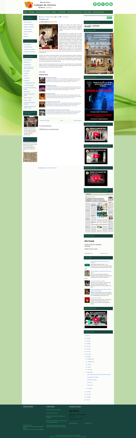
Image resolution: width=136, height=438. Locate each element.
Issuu (91, 253)
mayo (88, 364)
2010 (87, 397)
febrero (89, 372)
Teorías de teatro (28, 29)
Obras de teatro (27, 44)
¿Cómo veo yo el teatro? (96, 297)
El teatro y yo (44, 19)
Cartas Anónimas (28, 60)
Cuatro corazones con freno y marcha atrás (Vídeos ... (99, 374)
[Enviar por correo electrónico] (40, 72)
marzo (88, 369)
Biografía (26, 36)
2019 (87, 341)
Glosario (26, 34)
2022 (87, 335)
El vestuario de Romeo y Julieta (98, 281)
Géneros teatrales (28, 31)
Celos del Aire (27, 62)
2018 (87, 343)
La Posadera (27, 78)
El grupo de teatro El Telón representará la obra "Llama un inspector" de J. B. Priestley (56, 426)
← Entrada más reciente (44, 120)
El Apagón (26, 73)
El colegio (31, 12)
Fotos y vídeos (88, 12)
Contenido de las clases (43, 12)
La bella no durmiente (29, 85)
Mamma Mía (27, 91)
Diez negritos (27, 71)
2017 (87, 346)
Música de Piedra (28, 97)
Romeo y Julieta (27, 100)
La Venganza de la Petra (29, 82)
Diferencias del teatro (50, 93)
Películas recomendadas (29, 51)
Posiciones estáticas (28, 24)
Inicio (25, 12)
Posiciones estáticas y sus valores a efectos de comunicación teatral (56, 421)
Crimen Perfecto (27, 64)
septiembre (90, 361)
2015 (87, 351)
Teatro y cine (90, 385)
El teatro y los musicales (51, 77)
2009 (87, 399)
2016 (87, 349)
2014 (87, 354)
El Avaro (26, 75)
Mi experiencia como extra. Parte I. (53, 101)
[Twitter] (99, 4)
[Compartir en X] (43, 72)
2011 (87, 394)
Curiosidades (62, 12)
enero (88, 388)
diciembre (89, 359)
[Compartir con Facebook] (44, 72)
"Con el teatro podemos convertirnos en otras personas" (58, 109)
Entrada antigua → (78, 120)
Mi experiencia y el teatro (51, 85)
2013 (87, 356)
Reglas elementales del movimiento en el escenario (55, 417)
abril (88, 367)
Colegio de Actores (67, 435)
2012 (87, 391)
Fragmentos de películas (29, 49)
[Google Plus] (103, 4)
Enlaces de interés (98, 12)
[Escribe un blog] (41, 72)
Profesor (53, 12)
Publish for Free (103, 253)
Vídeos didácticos (28, 47)
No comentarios (64, 16)
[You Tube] (107, 4)
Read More (74, 81)
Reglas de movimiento (29, 26)
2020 (87, 338)
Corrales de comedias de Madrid (30, 139)
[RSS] (111, 4)
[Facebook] (95, 4)
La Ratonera (26, 80)
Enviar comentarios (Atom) (51, 167)
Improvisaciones (27, 22)
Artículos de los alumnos (74, 12)
